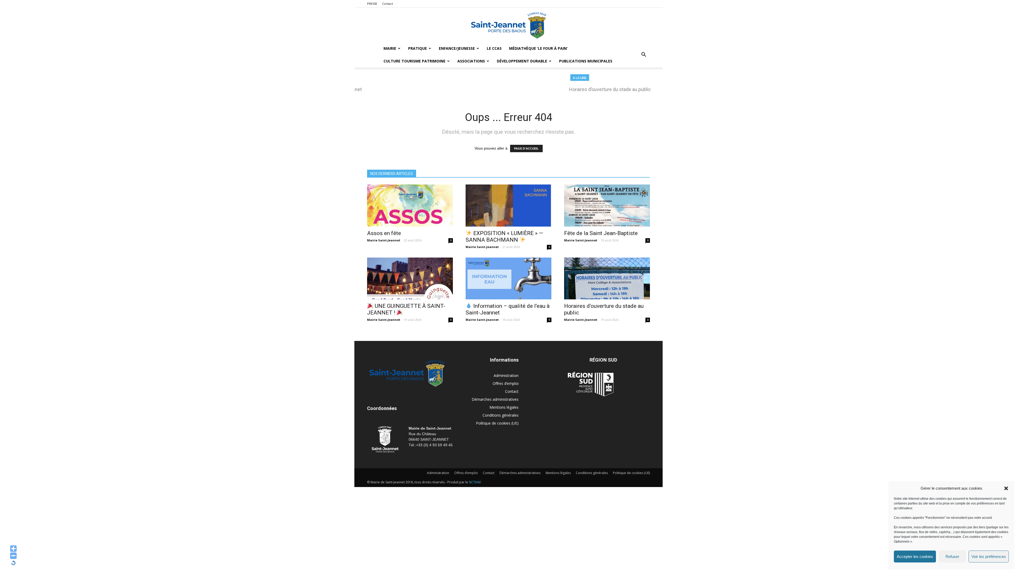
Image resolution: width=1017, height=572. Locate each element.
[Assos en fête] (410, 205)
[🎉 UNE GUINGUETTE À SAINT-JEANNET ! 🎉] (410, 279)
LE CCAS (494, 48)
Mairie (389, 48)
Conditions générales (501, 415)
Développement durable (522, 61)
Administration (506, 375)
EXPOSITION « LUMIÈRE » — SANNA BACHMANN (504, 236)
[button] (1006, 488)
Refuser (952, 556)
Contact (387, 4)
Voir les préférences (988, 556)
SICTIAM (475, 482)
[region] (508, 86)
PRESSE (372, 4)
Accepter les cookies (915, 556)
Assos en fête (384, 233)
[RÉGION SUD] (590, 384)
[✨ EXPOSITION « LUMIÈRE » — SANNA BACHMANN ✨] (508, 205)
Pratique (417, 48)
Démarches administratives (495, 399)
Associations (471, 61)
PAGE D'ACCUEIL (526, 148)
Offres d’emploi (506, 383)
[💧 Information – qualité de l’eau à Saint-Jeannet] (508, 279)
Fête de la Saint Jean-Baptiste (601, 233)
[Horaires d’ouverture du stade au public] (607, 279)
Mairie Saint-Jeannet (383, 240)
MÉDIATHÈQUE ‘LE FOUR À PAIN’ (538, 48)
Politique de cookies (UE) (497, 423)
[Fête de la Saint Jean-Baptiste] (607, 205)
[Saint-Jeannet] (508, 25)
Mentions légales (504, 407)
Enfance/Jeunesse (457, 48)
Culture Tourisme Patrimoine (414, 61)
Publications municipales (585, 61)
